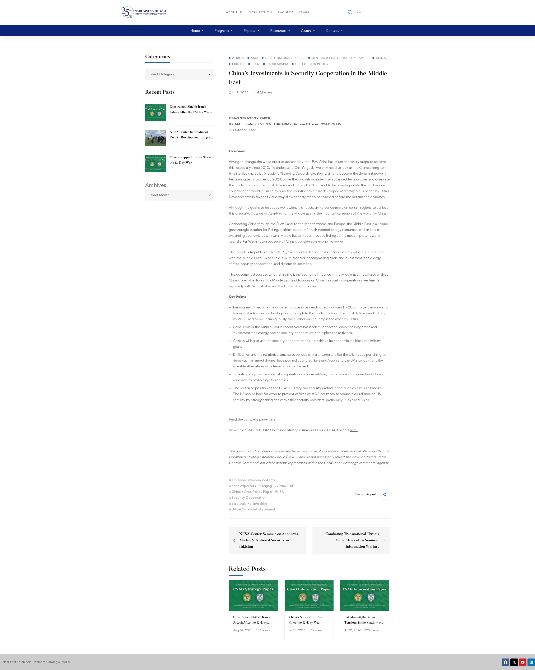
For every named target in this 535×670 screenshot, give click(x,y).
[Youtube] (522, 662)
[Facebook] (505, 662)
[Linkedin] (531, 662)
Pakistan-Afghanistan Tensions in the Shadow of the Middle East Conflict (363, 623)
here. (354, 430)
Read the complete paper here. (252, 419)
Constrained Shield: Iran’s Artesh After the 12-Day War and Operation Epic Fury (190, 112)
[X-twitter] (514, 662)
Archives (155, 185)
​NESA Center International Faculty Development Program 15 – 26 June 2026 (191, 138)
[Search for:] (381, 12)
